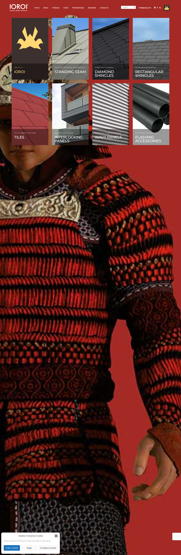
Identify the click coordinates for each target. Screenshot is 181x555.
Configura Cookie (48, 548)
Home (37, 8)
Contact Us (104, 8)
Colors (65, 8)
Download (92, 8)
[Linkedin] (160, 8)
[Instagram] (155, 8)
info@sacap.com (145, 8)
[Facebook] (157, 8)
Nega (29, 548)
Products (55, 8)
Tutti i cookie (12, 548)
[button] (56, 536)
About (45, 8)
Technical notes (78, 8)
